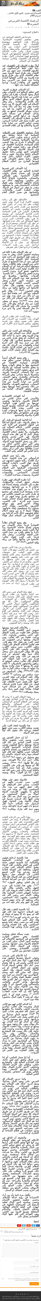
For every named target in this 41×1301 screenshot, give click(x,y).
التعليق (36, 1242)
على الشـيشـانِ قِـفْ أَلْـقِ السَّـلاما (13, 1231)
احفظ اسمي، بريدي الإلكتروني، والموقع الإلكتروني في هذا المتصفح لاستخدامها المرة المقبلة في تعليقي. (23, 1279)
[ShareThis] (20, 1294)
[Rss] (28, 1294)
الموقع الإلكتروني (34, 1272)
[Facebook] (26, 1294)
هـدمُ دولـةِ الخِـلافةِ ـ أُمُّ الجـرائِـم (27, 1228)
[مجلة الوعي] (20, 3)
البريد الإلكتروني (34, 1266)
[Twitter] (24, 1294)
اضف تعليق (17, 27)
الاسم (37, 1260)
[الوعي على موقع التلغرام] (16, 1294)
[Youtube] (22, 1294)
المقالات (25, 27)
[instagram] (18, 1294)
